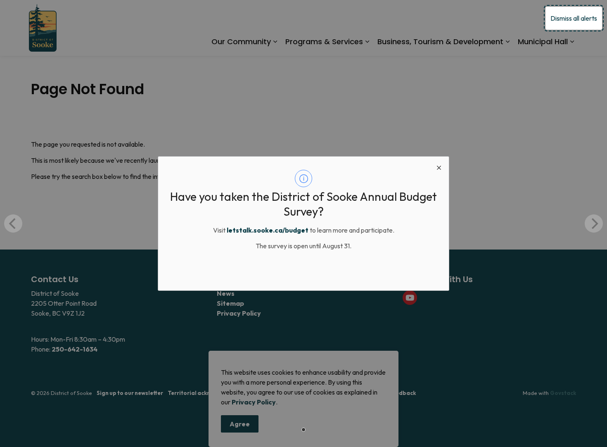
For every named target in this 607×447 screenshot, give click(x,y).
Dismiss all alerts (573, 18)
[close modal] (439, 166)
